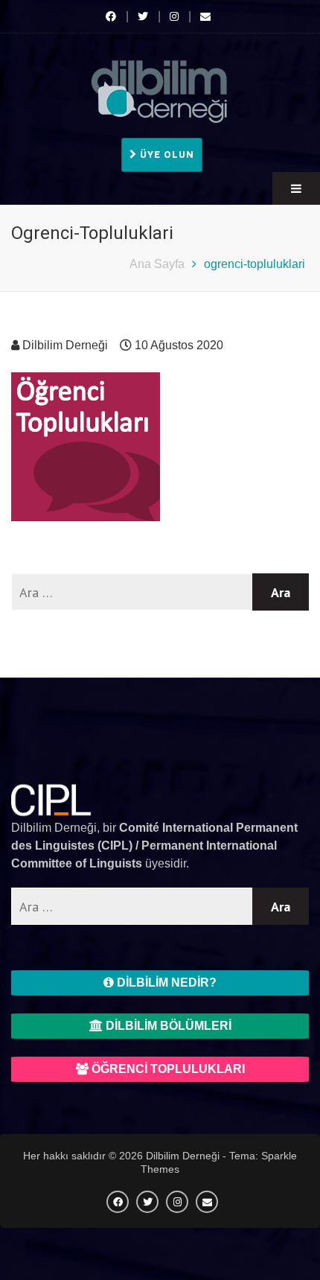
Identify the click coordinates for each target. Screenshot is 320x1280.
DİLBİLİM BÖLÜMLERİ (167, 1025)
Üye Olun (165, 154)
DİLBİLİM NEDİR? (165, 982)
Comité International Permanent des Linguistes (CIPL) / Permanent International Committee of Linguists (154, 845)
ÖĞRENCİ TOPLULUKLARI (167, 1069)
